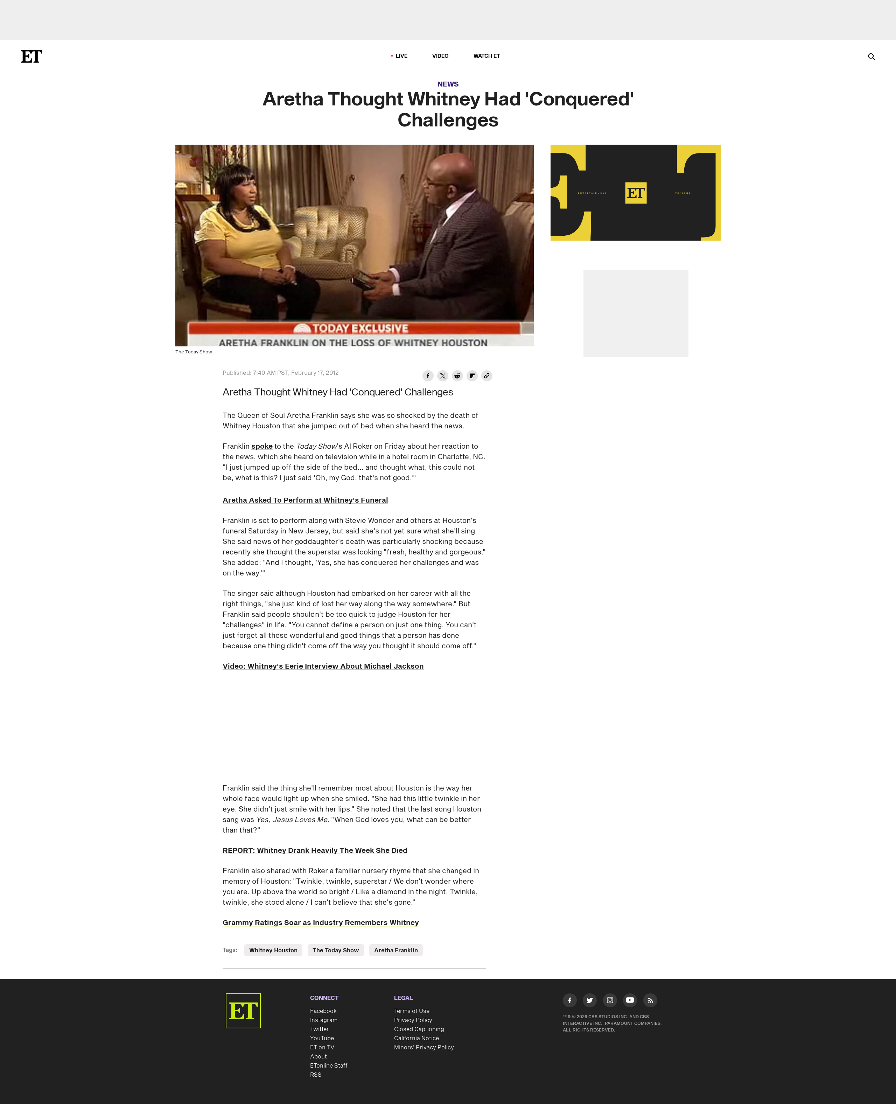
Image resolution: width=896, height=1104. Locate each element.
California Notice (416, 1038)
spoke (262, 446)
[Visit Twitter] (590, 1001)
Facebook (323, 1011)
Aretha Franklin (396, 950)
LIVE (402, 56)
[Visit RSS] (650, 1001)
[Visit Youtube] (630, 1000)
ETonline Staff (329, 1066)
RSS (316, 1075)
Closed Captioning (419, 1029)
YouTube (322, 1038)
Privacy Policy (413, 1020)
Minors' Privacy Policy (424, 1047)
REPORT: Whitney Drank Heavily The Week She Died (315, 851)
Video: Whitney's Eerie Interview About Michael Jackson (323, 666)
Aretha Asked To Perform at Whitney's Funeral (305, 500)
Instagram (323, 1020)
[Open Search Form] (871, 57)
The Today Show (336, 950)
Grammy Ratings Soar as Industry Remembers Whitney (321, 923)
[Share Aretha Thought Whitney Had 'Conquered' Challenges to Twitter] (442, 377)
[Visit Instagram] (610, 1001)
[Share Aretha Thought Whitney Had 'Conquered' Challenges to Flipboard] (472, 377)
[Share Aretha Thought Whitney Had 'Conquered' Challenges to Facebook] (428, 377)
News (448, 84)
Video (440, 56)
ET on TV (322, 1047)
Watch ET (487, 56)
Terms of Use (411, 1011)
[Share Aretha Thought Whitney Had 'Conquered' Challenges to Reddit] (457, 377)
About (318, 1057)
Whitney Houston (273, 950)
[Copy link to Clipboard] (487, 377)
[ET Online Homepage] (31, 56)
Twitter (319, 1029)
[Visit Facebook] (570, 1001)
